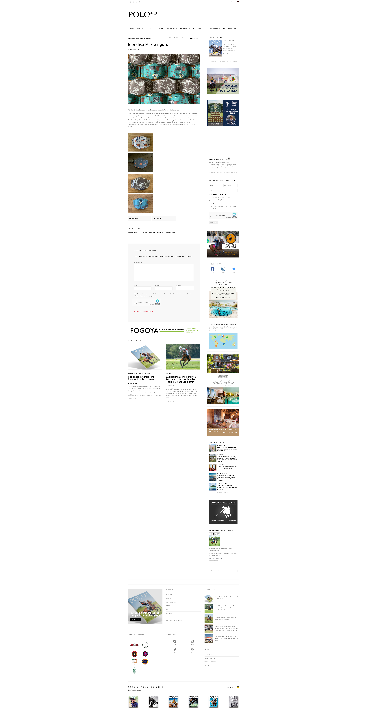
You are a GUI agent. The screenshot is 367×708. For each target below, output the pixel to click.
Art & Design (131, 38)
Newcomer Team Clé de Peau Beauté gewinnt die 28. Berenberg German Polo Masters (226, 638)
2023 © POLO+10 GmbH (146, 687)
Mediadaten (208, 654)
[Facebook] (130, 2)
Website (178, 285)
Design (149, 232)
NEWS (139, 28)
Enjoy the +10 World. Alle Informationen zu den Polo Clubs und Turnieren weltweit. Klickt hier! (223, 329)
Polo (163, 232)
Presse (168, 605)
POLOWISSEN (170, 28)
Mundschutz (157, 232)
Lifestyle (149, 28)
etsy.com (186, 124)
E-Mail (158, 285)
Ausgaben (208, 665)
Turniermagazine (210, 658)
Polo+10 (168, 232)
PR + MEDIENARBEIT (213, 28)
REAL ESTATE (197, 28)
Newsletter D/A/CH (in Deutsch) (221, 200)
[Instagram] (133, 2)
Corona (136, 232)
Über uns (169, 598)
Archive (211, 568)
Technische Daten (210, 662)
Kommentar (138, 262)
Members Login (171, 602)
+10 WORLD (184, 28)
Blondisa (131, 232)
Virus (173, 232)
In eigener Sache (132, 373)
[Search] (142, 1)
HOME (132, 28)
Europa (138, 38)
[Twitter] (136, 2)
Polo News (148, 38)
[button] (132, 399)
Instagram (140, 373)
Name (136, 285)
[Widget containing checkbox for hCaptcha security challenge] (146, 302)
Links (167, 609)
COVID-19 (143, 232)
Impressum (169, 617)
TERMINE (160, 28)
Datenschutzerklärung (174, 620)
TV (224, 28)
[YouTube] (139, 2)
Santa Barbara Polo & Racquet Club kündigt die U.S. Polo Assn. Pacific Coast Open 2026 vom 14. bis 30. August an (227, 628)
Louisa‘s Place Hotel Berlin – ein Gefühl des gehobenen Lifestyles (227, 468)
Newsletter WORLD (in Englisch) (221, 197)
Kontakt (233, 1)
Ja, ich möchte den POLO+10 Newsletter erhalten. (224, 207)
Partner (169, 613)
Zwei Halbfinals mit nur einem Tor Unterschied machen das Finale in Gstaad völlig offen (181, 379)
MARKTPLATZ (232, 28)
